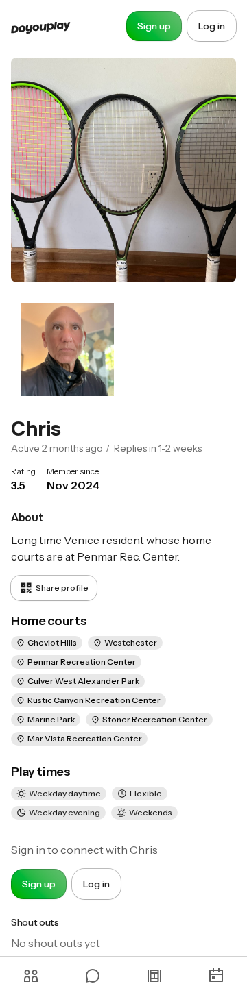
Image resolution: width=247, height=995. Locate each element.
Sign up (154, 26)
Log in (211, 26)
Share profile (62, 587)
